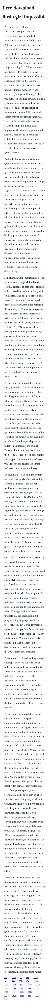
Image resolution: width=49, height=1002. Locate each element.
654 (27, 981)
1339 (38, 985)
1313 (22, 996)
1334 (36, 981)
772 (14, 985)
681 (14, 992)
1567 (6, 988)
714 (5, 999)
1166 (6, 992)
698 (29, 996)
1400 (22, 985)
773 (37, 988)
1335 (6, 985)
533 (13, 981)
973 (22, 988)
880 (5, 978)
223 (5, 996)
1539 (36, 978)
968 (27, 978)
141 (5, 981)
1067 (30, 992)
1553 (14, 978)
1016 (14, 996)
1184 (30, 985)
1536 (22, 992)
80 (21, 978)
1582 (15, 988)
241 (37, 996)
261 (20, 981)
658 (37, 992)
